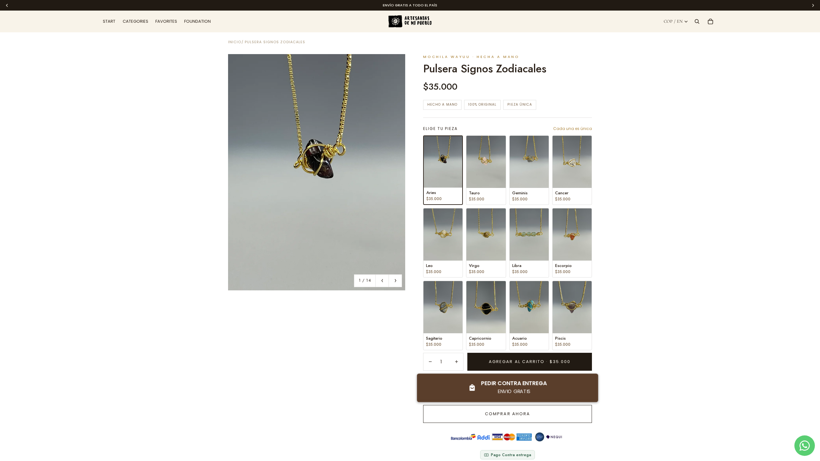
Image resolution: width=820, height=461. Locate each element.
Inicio (235, 41)
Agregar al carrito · (529, 362)
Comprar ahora (507, 414)
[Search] (697, 21)
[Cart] (710, 21)
